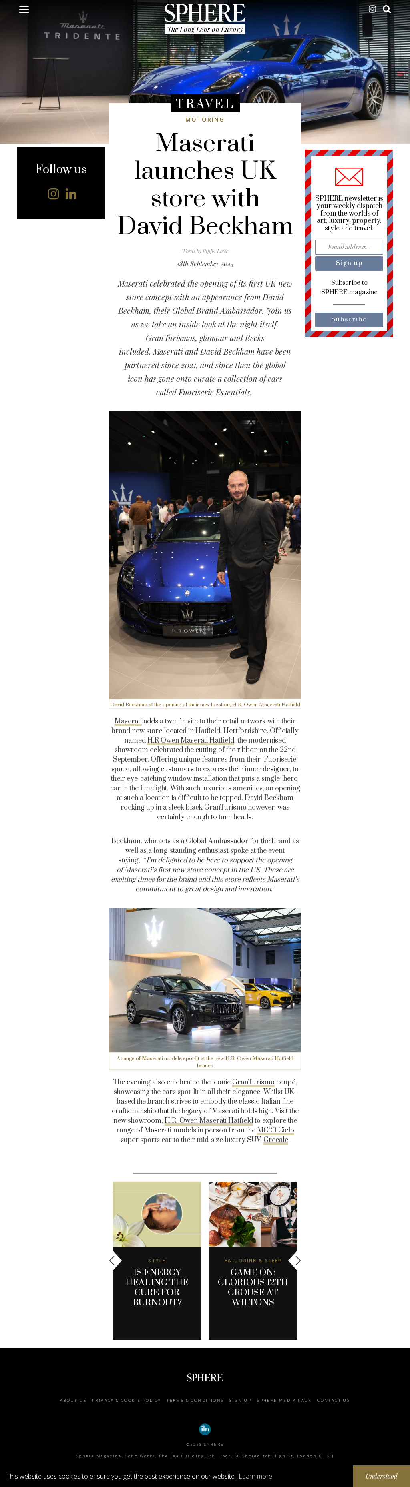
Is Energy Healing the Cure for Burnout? (157, 1288)
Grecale (275, 1140)
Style (157, 1260)
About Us (73, 1400)
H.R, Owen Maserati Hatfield (209, 1120)
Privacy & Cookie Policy (126, 1400)
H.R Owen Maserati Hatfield (190, 740)
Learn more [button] (255, 1476)
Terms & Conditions (195, 1400)
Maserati (128, 721)
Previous (115, 1260)
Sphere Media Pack (284, 1400)
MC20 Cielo (275, 1130)
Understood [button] (382, 1476)
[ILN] (205, 1429)
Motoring (205, 119)
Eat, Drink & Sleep (253, 1260)
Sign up (240, 1400)
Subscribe (349, 319)
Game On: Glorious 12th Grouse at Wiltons (253, 1288)
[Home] (205, 12)
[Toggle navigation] (24, 10)
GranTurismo (253, 1082)
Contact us (333, 1400)
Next (294, 1260)
